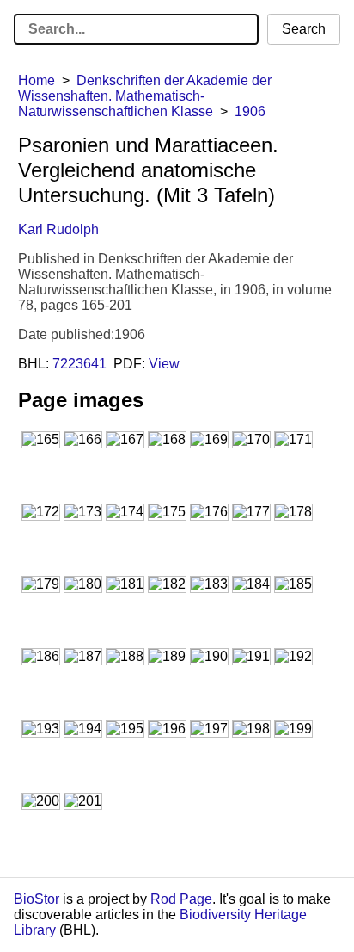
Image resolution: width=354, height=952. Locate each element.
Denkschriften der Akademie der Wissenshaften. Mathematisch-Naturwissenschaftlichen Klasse (145, 96)
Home (36, 80)
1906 (250, 111)
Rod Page (181, 899)
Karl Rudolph (58, 229)
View (164, 363)
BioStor (36, 899)
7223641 (79, 363)
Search (304, 29)
